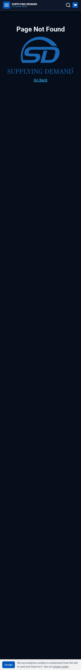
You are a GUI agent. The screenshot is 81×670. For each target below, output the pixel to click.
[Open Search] (68, 5)
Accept (9, 664)
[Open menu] (6, 5)
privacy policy (61, 666)
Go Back (40, 80)
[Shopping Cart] (75, 5)
